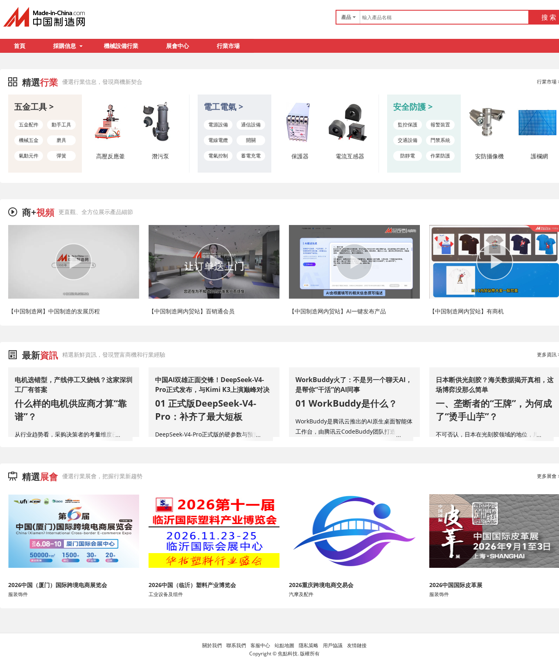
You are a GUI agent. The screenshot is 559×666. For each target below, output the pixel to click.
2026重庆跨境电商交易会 (321, 585)
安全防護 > (413, 106)
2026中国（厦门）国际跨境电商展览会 (57, 585)
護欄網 (539, 156)
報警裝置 (440, 124)
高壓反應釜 (110, 156)
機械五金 (28, 140)
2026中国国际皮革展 (455, 585)
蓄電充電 (251, 155)
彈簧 (61, 155)
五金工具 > (34, 106)
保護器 (300, 156)
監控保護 (407, 124)
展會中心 (177, 46)
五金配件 (28, 124)
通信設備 (251, 124)
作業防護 (440, 155)
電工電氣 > (223, 106)
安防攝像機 (489, 156)
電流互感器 (350, 156)
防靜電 (407, 155)
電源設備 (218, 124)
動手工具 (61, 124)
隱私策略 (308, 645)
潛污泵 (160, 156)
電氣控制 (218, 155)
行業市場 (228, 46)
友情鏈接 (357, 645)
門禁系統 (440, 140)
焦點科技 (288, 653)
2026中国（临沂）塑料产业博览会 (192, 585)
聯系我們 (236, 645)
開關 (251, 140)
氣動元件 (28, 155)
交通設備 (407, 140)
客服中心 (260, 645)
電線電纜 (218, 140)
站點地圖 (284, 645)
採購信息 (64, 46)
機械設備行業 (121, 46)
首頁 (19, 46)
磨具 (61, 140)
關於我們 (212, 645)
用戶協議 (333, 645)
